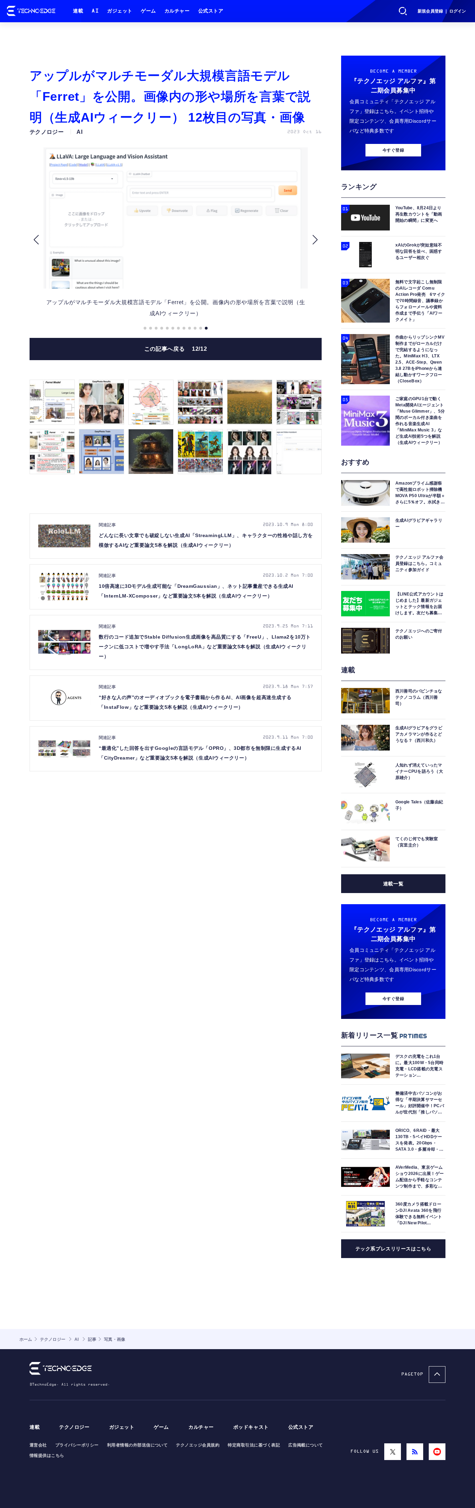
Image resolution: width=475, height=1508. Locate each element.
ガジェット (119, 11)
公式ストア (211, 11)
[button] (36, 239)
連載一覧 (393, 883)
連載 (78, 11)
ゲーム (148, 11)
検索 (403, 11)
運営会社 (38, 1445)
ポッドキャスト (251, 1427)
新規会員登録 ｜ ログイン (442, 11)
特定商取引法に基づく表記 (254, 1445)
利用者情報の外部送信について (137, 1445)
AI (95, 11)
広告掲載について (305, 1445)
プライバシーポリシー (77, 1445)
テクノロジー (74, 1427)
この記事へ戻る (175, 349)
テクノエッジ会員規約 (197, 1445)
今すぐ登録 (393, 150)
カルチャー (177, 11)
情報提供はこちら (47, 1455)
